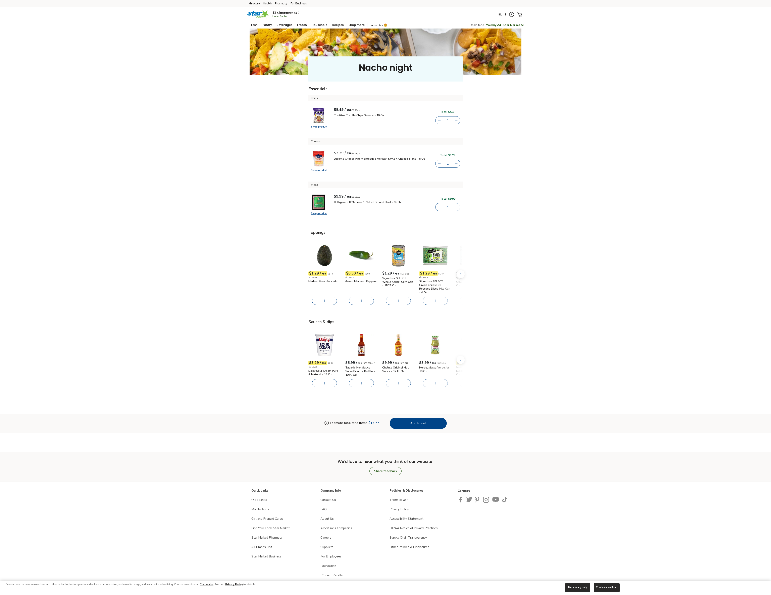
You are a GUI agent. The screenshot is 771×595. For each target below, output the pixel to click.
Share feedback (385, 471)
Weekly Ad (493, 25)
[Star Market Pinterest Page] (478, 499)
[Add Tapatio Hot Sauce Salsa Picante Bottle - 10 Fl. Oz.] (361, 383)
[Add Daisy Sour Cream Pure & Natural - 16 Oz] (324, 383)
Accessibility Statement (406, 518)
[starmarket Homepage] (258, 14)
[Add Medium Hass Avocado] (324, 301)
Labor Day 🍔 (378, 25)
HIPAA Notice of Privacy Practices (414, 528)
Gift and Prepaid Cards (267, 518)
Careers (325, 537)
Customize (206, 584)
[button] (286, 12)
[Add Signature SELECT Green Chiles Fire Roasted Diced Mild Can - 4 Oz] (435, 301)
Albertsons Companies (336, 528)
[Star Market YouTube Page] (495, 499)
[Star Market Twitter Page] (469, 499)
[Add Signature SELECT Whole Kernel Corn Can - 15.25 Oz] (398, 301)
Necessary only (577, 587)
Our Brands (259, 500)
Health (267, 3)
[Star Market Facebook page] (461, 499)
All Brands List (261, 547)
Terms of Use (399, 500)
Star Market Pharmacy (266, 537)
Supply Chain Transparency (408, 537)
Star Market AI (513, 25)
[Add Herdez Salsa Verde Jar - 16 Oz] (435, 383)
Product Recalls (331, 575)
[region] (385, 588)
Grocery (254, 3)
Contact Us (328, 500)
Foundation (328, 566)
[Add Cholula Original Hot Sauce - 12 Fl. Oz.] (398, 383)
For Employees (331, 556)
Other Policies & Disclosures (409, 547)
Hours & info (279, 16)
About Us (327, 518)
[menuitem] (254, 25)
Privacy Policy (399, 509)
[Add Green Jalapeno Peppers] (361, 301)
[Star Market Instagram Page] (486, 499)
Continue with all (606, 587)
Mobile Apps (260, 509)
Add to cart (418, 423)
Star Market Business (266, 556)
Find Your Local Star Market (270, 528)
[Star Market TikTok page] (504, 499)
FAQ (323, 509)
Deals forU (477, 25)
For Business (299, 3)
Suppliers (326, 547)
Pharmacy (281, 3)
